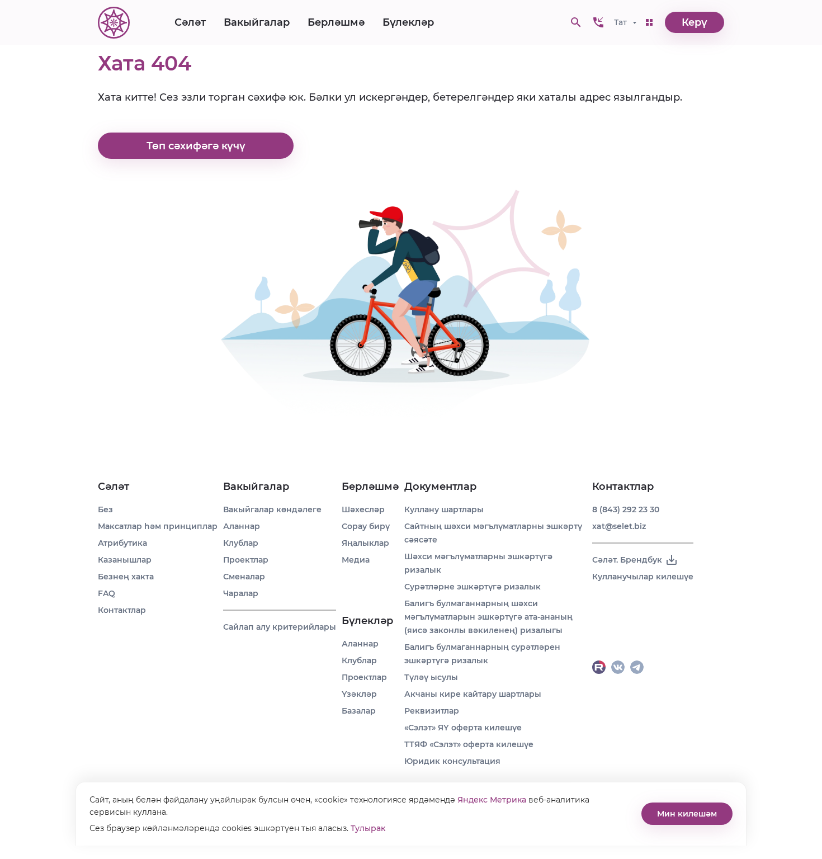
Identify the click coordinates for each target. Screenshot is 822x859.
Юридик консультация (452, 761)
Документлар (440, 486)
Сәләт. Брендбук (627, 560)
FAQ (106, 593)
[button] (598, 22)
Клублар (240, 543)
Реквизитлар (431, 711)
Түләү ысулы (431, 677)
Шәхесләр (363, 509)
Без (105, 509)
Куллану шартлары (444, 509)
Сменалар (244, 577)
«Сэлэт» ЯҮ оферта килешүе (463, 728)
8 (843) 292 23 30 (625, 509)
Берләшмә (336, 22)
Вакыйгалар (257, 22)
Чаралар (240, 593)
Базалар (359, 711)
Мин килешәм (687, 814)
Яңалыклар (365, 543)
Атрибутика (122, 543)
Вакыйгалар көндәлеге (272, 509)
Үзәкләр (359, 694)
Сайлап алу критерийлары (279, 627)
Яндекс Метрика (491, 800)
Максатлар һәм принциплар (158, 526)
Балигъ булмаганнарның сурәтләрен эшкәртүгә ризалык (482, 654)
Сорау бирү (366, 526)
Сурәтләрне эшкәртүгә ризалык (472, 587)
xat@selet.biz (619, 526)
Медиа (356, 560)
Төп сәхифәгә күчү (196, 146)
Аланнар (241, 526)
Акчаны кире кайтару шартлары (472, 694)
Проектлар (245, 560)
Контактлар (122, 610)
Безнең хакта (126, 577)
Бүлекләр (408, 22)
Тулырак (368, 828)
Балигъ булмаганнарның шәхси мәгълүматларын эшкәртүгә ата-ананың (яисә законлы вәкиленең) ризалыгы (488, 616)
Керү (694, 22)
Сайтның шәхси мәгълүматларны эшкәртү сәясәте (493, 533)
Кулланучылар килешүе (642, 577)
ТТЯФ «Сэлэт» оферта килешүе (468, 744)
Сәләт (190, 22)
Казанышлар (125, 560)
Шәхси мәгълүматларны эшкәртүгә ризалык (478, 563)
